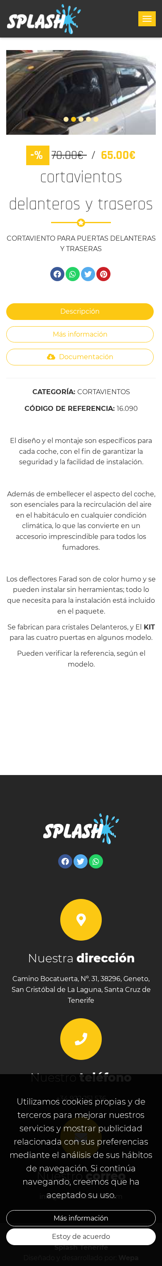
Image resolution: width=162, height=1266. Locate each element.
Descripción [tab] (80, 311)
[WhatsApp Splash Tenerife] (96, 861)
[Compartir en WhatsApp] (73, 274)
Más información (81, 1218)
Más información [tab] (80, 334)
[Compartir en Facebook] (57, 274)
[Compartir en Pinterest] (103, 274)
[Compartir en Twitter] (88, 274)
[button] (17, 92)
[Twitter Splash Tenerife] (81, 861)
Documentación (85, 357)
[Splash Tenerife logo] (44, 19)
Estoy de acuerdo (81, 1237)
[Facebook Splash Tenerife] (65, 861)
